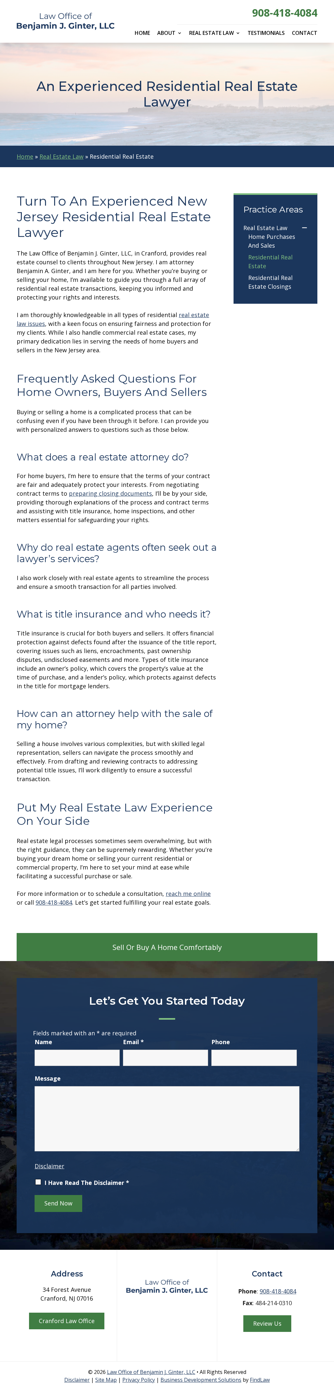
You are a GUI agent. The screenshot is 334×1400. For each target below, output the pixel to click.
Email (133, 1042)
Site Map (106, 1379)
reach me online (188, 893)
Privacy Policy (138, 1379)
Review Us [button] (267, 1323)
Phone (220, 1042)
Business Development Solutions (200, 1379)
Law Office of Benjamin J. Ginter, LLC (151, 1372)
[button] (327, 1352)
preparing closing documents (110, 493)
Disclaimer (49, 1166)
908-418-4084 (284, 13)
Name (43, 1042)
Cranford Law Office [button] (67, 1321)
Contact (304, 33)
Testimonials (266, 33)
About (166, 33)
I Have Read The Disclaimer (86, 1183)
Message (48, 1078)
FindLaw (260, 1379)
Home (142, 33)
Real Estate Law (211, 33)
